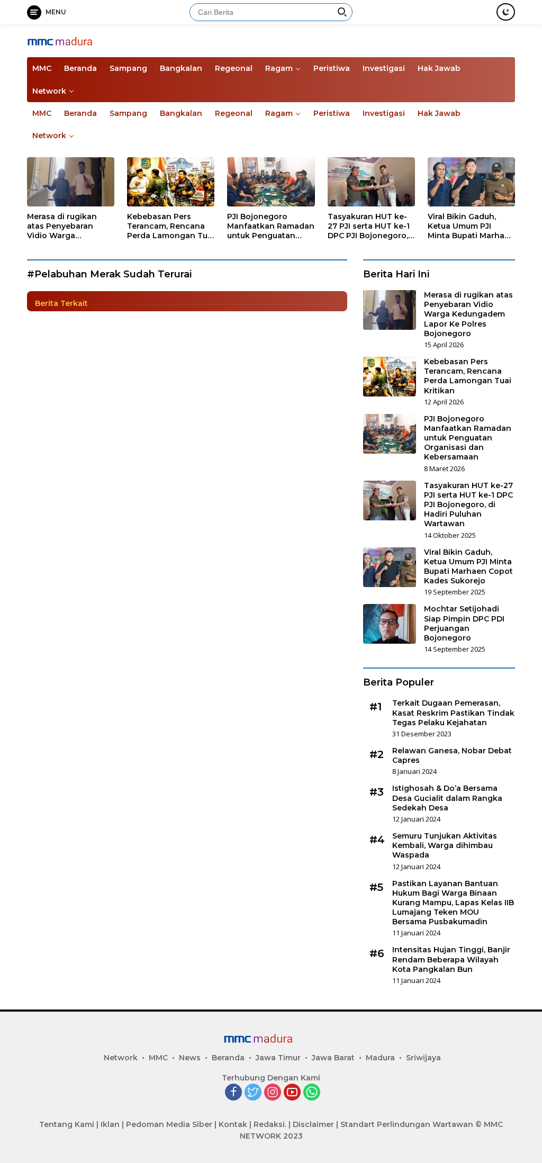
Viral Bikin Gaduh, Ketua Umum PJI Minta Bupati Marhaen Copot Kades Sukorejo (471, 226)
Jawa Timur (278, 1057)
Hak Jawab (439, 68)
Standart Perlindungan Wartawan (406, 1124)
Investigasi (384, 68)
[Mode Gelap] (505, 12)
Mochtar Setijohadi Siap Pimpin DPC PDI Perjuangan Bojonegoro (464, 623)
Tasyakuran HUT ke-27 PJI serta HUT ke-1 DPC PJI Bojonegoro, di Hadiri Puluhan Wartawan (369, 226)
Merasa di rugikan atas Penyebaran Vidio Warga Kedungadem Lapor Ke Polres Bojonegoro (70, 226)
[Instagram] (272, 1093)
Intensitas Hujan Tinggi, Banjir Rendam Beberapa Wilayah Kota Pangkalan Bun (451, 959)
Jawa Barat (333, 1057)
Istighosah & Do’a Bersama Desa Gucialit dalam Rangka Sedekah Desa (447, 797)
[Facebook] (233, 1093)
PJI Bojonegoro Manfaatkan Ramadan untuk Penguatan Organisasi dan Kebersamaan (270, 226)
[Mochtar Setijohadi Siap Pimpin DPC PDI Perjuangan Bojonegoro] (389, 624)
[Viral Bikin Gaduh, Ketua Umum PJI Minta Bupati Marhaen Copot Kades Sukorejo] (471, 181)
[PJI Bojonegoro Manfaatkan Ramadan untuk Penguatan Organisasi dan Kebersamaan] (270, 181)
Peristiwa (331, 68)
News (190, 1057)
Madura (380, 1057)
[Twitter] (253, 1093)
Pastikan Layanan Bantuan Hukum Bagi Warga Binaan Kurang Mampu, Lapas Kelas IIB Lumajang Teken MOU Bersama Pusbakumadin (453, 903)
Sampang (128, 68)
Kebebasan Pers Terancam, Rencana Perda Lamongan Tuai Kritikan (170, 226)
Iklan (110, 1124)
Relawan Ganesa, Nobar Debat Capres (452, 755)
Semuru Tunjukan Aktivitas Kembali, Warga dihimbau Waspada (444, 845)
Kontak (233, 1124)
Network (49, 91)
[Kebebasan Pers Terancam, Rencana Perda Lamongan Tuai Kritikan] (170, 181)
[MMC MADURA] (72, 40)
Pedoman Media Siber (169, 1124)
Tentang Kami (66, 1124)
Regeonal (233, 68)
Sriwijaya (423, 1057)
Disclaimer (313, 1124)
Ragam (279, 68)
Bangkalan (181, 68)
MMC (41, 68)
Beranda (80, 68)
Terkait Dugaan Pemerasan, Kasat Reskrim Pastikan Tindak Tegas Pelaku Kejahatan (453, 712)
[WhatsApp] (311, 1093)
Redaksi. (270, 1124)
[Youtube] (292, 1093)
